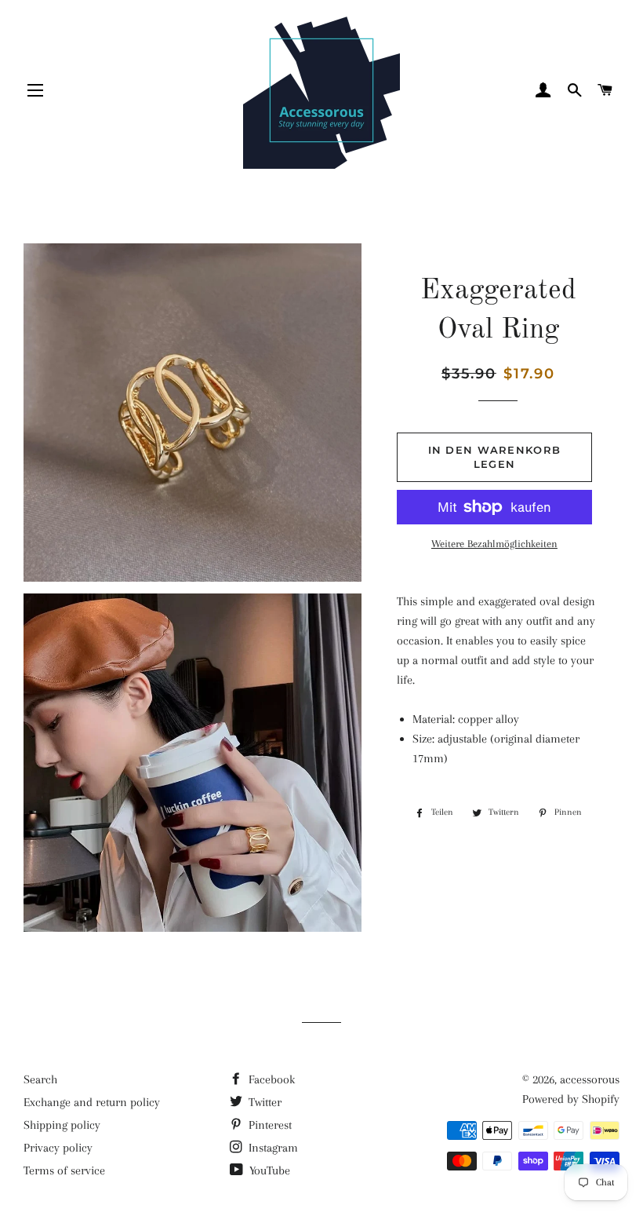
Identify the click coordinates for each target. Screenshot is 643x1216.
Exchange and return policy (92, 1102)
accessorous (589, 1079)
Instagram (271, 1148)
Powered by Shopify (570, 1099)
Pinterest (268, 1125)
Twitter (263, 1102)
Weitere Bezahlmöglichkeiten (494, 544)
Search (40, 1079)
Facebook (270, 1079)
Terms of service (64, 1170)
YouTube (268, 1170)
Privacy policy (58, 1148)
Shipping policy (62, 1125)
